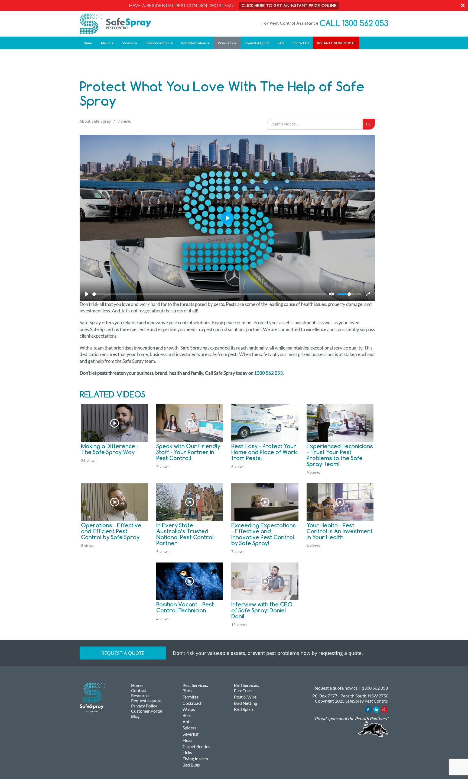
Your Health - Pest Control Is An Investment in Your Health (340, 531)
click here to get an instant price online (289, 5)
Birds (187, 690)
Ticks (187, 752)
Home (88, 43)
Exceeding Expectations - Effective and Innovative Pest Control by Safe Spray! (263, 534)
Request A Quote (257, 43)
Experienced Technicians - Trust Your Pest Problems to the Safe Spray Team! (340, 455)
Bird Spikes (244, 709)
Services (128, 43)
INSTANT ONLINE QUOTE (336, 43)
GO (369, 124)
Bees (187, 715)
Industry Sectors (157, 43)
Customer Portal (146, 710)
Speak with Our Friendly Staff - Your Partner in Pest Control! (188, 452)
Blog (135, 716)
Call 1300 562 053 (354, 23)
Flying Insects (195, 758)
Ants (187, 721)
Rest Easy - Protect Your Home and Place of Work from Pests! (264, 452)
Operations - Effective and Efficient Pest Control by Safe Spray (111, 531)
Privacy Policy (144, 705)
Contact (138, 690)
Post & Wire (245, 696)
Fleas (187, 740)
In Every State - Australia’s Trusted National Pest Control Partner (185, 534)
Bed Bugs (191, 764)
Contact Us (300, 43)
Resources (225, 43)
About (105, 43)
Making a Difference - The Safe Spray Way (110, 449)
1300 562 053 (268, 373)
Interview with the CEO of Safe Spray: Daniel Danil (261, 610)
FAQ (281, 43)
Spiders (189, 727)
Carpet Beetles (196, 746)
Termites (191, 696)
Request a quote (122, 653)
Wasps (189, 709)
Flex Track (243, 690)
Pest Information (193, 43)
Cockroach (193, 703)
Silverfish (191, 733)
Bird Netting (245, 703)
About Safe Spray (95, 121)
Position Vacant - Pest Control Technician (185, 607)
